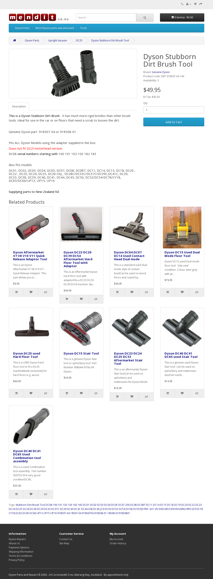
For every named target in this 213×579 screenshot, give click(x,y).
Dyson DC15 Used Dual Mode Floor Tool (182, 254)
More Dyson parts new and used (55, 28)
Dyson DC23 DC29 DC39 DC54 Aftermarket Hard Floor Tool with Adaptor (78, 259)
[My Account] (188, 4)
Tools (83, 28)
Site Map (64, 543)
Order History (118, 543)
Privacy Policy (17, 560)
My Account (116, 539)
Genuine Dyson (161, 72)
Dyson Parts (22, 28)
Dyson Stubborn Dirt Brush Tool (110, 40)
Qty (145, 103)
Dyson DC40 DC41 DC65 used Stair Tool (181, 355)
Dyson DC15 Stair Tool (81, 353)
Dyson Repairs (17, 539)
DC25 (79, 40)
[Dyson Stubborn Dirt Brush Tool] (73, 73)
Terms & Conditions (20, 556)
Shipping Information (21, 551)
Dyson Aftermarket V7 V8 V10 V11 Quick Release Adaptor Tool (30, 255)
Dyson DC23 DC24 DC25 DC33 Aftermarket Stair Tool (128, 358)
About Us (14, 543)
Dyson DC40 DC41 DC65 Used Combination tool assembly (27, 456)
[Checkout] (200, 4)
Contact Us (65, 539)
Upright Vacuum (57, 40)
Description (19, 106)
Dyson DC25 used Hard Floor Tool (26, 355)
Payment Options (19, 547)
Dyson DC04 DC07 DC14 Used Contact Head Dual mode (129, 255)
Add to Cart (174, 122)
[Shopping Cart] (195, 4)
